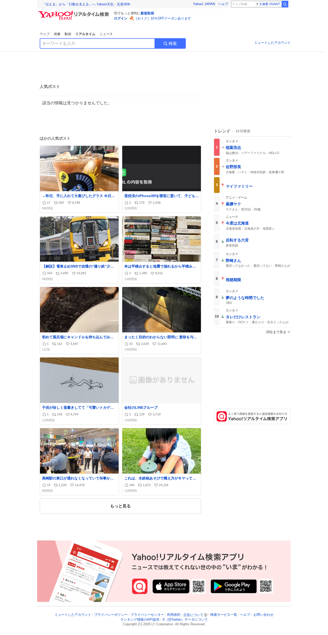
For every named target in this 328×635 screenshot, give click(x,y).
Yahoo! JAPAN (204, 4)
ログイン (120, 18)
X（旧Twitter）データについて (185, 619)
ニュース (106, 34)
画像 (57, 34)
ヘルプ (223, 4)
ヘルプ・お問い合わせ (256, 615)
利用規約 (173, 615)
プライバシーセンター (147, 615)
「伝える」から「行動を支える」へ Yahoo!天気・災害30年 (86, 4)
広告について (193, 615)
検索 (173, 43)
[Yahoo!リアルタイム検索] (74, 12)
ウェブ (45, 34)
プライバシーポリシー (111, 615)
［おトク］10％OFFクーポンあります (162, 18)
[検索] (285, 4)
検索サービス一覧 (223, 615)
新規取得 (147, 13)
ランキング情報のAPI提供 (139, 619)
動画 (68, 34)
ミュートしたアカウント (272, 43)
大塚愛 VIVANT (269, 4)
